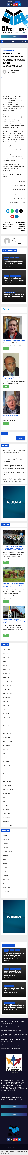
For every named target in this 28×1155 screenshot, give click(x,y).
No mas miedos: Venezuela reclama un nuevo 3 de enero (14, 377)
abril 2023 (6, 809)
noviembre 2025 (7, 685)
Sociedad (17, 257)
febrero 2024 (6, 769)
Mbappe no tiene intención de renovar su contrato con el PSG (20, 226)
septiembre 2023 (8, 789)
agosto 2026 (6, 649)
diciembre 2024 (7, 729)
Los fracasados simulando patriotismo (14, 340)
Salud (4, 871)
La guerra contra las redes (10, 415)
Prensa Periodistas (14, 70)
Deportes (5, 50)
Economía (5, 847)
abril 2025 (6, 713)
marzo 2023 (6, 813)
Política (12, 257)
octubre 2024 (7, 737)
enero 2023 (6, 821)
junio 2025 (6, 705)
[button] (23, 41)
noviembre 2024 (7, 733)
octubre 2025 (7, 689)
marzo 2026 (6, 669)
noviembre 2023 (7, 781)
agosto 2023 (6, 793)
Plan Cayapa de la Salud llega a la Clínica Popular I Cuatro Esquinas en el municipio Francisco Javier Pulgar (14, 479)
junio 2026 (6, 657)
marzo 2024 (6, 765)
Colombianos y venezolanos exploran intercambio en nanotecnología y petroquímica (13, 585)
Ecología (5, 843)
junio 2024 (6, 753)
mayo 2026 (6, 661)
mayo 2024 (6, 757)
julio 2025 (6, 701)
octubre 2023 (7, 785)
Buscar (4, 433)
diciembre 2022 (7, 825)
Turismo (5, 883)
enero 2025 (6, 725)
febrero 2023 (6, 817)
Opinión (5, 863)
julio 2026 (6, 653)
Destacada (11, 50)
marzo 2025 (6, 717)
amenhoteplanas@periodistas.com (11, 1030)
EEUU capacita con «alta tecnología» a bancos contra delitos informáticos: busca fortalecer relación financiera (14, 548)
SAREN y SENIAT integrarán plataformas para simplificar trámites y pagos (14, 621)
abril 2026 (6, 665)
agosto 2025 (6, 697)
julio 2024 (6, 749)
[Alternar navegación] (13, 41)
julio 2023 (6, 797)
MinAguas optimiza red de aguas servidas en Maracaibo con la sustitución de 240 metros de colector (14, 466)
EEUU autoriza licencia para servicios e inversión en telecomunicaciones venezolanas (13, 459)
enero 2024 (6, 773)
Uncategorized (7, 887)
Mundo (5, 859)
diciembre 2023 (7, 777)
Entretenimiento (7, 851)
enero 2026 (6, 677)
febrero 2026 (6, 673)
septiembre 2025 (8, 693)
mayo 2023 (6, 805)
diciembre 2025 (7, 681)
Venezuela (6, 891)
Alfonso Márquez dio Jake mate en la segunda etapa (14, 295)
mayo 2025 (6, 709)
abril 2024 (6, 761)
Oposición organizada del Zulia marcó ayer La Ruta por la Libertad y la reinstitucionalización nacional (14, 452)
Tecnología (6, 879)
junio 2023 (6, 801)
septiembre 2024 (8, 741)
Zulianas (6, 259)
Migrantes (5, 855)
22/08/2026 (8, 958)
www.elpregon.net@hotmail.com (10, 1048)
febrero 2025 (6, 721)
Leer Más (6, 347)
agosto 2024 (6, 745)
